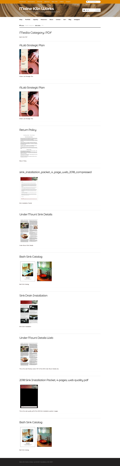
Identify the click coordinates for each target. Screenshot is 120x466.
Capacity (35, 19)
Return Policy (27, 129)
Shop (20, 19)
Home (22, 25)
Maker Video (55, 1)
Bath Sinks (37, 25)
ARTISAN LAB (22, 1)
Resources (44, 19)
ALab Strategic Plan (32, 45)
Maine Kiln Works (36, 8)
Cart (64, 19)
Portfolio (27, 19)
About (51, 19)
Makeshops (47, 1)
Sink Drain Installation (33, 295)
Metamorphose (31, 1)
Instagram (68, 1)
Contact (58, 19)
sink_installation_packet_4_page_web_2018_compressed (55, 172)
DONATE (62, 1)
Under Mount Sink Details (35, 214)
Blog (70, 19)
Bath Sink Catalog (30, 256)
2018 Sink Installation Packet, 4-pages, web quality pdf (53, 380)
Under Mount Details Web (36, 337)
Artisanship (39, 1)
